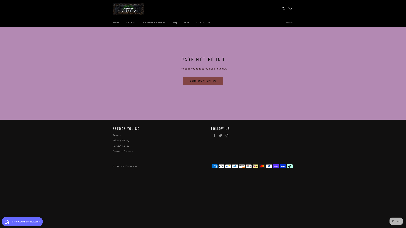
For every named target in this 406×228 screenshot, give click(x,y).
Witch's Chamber (129, 166)
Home (116, 22)
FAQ (175, 22)
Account (289, 22)
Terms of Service (123, 151)
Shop (129, 22)
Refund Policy (121, 145)
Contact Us (203, 22)
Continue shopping (203, 81)
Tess (186, 22)
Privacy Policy (121, 140)
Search (117, 135)
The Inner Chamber (153, 22)
